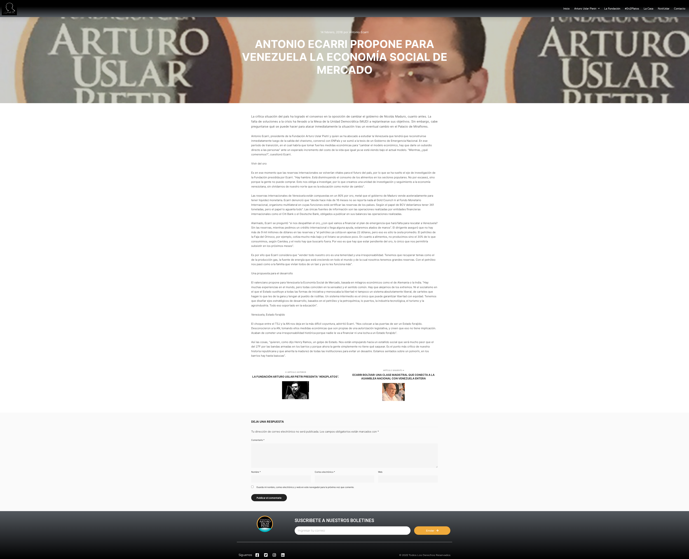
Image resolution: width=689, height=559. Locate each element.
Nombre (256, 472)
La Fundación (612, 8)
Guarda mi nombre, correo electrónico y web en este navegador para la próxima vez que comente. (305, 487)
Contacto (679, 8)
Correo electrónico (325, 472)
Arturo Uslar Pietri (585, 8)
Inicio (566, 8)
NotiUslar (663, 8)
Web (380, 472)
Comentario (257, 440)
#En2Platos (632, 8)
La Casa (648, 8)
